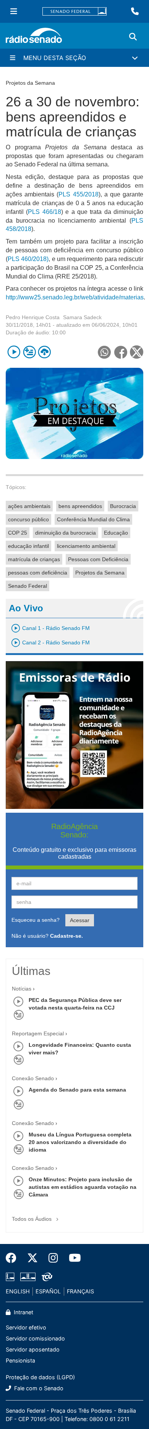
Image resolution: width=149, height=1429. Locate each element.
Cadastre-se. (66, 936)
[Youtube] (72, 1258)
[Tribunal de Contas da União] (45, 1276)
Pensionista (20, 1360)
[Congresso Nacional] (28, 1276)
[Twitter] (32, 1258)
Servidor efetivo (26, 1327)
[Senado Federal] (74, 11)
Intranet (22, 1312)
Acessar (79, 920)
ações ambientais (29, 506)
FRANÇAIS (80, 1291)
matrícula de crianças (34, 559)
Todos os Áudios (32, 1219)
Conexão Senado (33, 1078)
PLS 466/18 (44, 212)
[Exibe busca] (133, 37)
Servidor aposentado (33, 1349)
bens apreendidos (80, 506)
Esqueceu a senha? (35, 920)
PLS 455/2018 (78, 194)
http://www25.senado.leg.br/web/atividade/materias (75, 297)
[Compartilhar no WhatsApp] (104, 352)
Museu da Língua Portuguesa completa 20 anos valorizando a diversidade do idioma (80, 1142)
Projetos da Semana (100, 573)
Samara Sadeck (82, 317)
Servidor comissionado (35, 1338)
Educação (116, 533)
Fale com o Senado (38, 1388)
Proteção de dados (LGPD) (40, 1377)
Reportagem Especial (38, 1033)
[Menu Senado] (14, 11)
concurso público (28, 519)
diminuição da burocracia (65, 533)
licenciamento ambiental (86, 546)
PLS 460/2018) (28, 259)
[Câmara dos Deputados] (11, 1276)
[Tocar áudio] (14, 352)
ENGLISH (18, 1291)
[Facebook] (14, 1258)
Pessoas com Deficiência (98, 559)
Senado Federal (27, 586)
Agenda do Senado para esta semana (77, 1090)
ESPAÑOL (48, 1291)
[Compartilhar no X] (136, 352)
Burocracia (123, 506)
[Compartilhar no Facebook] (120, 352)
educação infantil (28, 546)
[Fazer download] (44, 352)
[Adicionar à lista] (29, 352)
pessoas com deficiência (37, 573)
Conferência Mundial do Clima (93, 519)
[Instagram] (53, 1258)
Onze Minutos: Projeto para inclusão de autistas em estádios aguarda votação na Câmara (82, 1187)
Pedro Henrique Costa (33, 317)
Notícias (21, 989)
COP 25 (17, 533)
